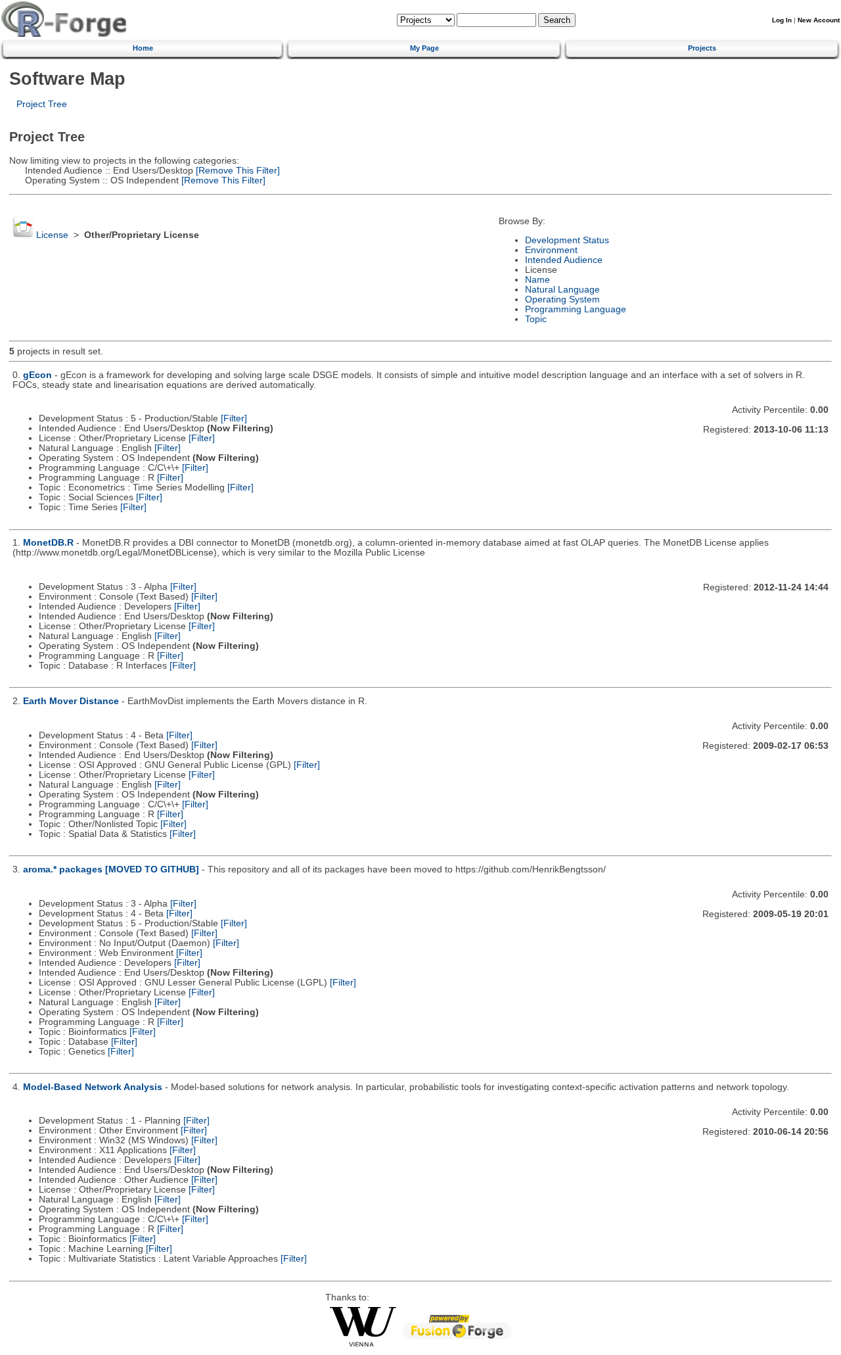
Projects (702, 48)
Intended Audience (563, 260)
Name (537, 280)
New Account (819, 20)
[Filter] (234, 418)
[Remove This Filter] (236, 171)
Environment (551, 250)
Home (143, 48)
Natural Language (562, 290)
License (52, 235)
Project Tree (41, 104)
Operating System (562, 299)
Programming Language (575, 309)
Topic (536, 319)
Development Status (567, 240)
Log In (782, 20)
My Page (424, 48)
